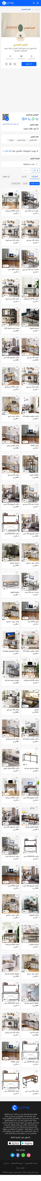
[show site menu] (37, 3)
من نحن (6, 1163)
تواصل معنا (20, 1167)
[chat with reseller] (36, 119)
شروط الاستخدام (17, 1163)
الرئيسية (37, 9)
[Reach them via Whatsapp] (33, 118)
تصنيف (5, 176)
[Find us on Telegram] (12, 1155)
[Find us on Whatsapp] (23, 1155)
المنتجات (35, 176)
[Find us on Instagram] (23, 119)
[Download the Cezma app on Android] (27, 1143)
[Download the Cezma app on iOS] (14, 1143)
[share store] (6, 64)
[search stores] (37, 164)
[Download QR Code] (7, 119)
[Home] (8, 3)
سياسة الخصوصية (31, 1163)
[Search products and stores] (34, 3)
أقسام (24, 176)
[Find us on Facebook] (26, 119)
